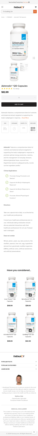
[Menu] (2, 7)
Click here (25, 2)
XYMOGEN (9, 17)
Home (2, 17)
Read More (25, 118)
